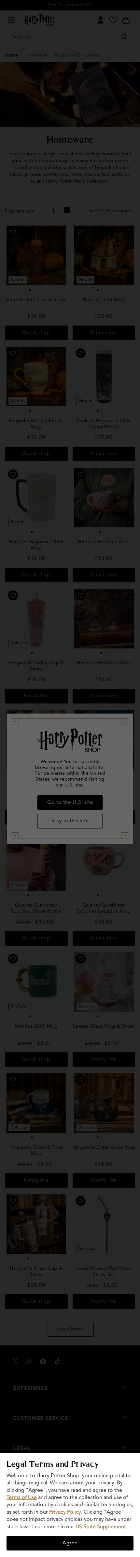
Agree (70, 1543)
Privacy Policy (65, 1512)
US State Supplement (101, 1527)
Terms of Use (22, 1497)
